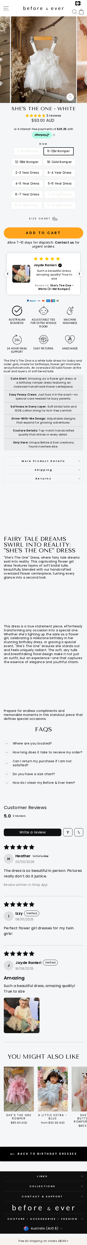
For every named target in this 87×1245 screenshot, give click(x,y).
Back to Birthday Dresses (46, 1154)
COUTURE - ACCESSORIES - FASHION (42, 1219)
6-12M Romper (58, 151)
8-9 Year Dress (27, 205)
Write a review (32, 832)
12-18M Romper (27, 162)
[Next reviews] (79, 274)
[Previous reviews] (7, 274)
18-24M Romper (59, 162)
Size (43, 143)
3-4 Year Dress (60, 173)
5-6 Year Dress (60, 183)
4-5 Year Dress (27, 183)
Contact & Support (42, 1196)
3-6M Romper (28, 151)
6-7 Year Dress (27, 194)
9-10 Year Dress (59, 205)
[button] (36, 116)
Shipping (43, 470)
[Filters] (67, 832)
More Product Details (43, 461)
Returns (43, 478)
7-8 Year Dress (60, 194)
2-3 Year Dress (27, 173)
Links (42, 1176)
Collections (42, 1186)
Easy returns (43, 348)
